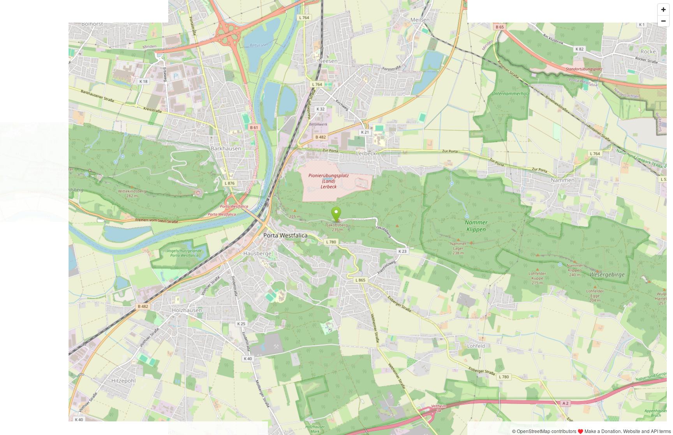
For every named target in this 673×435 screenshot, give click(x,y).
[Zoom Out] (663, 20)
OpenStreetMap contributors (546, 431)
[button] (336, 214)
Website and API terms (647, 431)
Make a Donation (603, 431)
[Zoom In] (663, 9)
